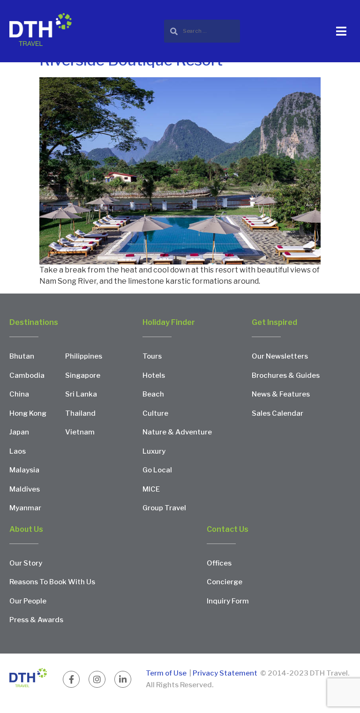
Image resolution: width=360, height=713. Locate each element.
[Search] (202, 31)
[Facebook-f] (71, 679)
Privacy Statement (225, 673)
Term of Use (167, 673)
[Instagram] (97, 679)
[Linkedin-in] (122, 679)
